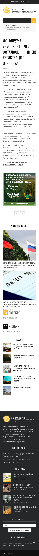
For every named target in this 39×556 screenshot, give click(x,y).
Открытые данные (15, 1)
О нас (16, 553)
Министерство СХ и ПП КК (13, 545)
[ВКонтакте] (16, 213)
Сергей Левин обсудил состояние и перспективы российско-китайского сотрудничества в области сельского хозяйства (19, 265)
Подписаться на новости (19, 530)
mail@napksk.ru (11, 462)
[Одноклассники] (22, 213)
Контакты (10, 553)
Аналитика (16, 511)
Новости (6, 68)
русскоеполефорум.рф (13, 165)
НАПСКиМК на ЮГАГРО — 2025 (22, 387)
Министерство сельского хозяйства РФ (19, 543)
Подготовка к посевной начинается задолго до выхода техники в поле (24, 368)
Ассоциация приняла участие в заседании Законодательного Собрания (24, 347)
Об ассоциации (25, 1)
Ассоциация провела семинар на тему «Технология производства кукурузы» (24, 498)
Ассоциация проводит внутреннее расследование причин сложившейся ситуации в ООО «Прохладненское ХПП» (19, 304)
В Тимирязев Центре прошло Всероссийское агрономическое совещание (24, 379)
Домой (5, 553)
